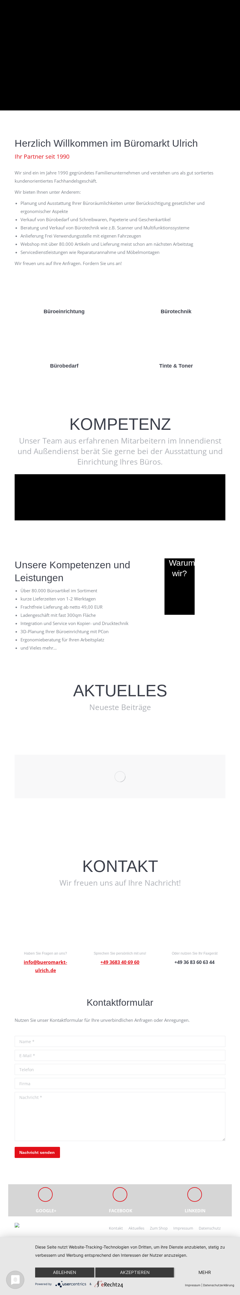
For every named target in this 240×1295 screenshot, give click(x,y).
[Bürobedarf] (64, 343)
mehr (204, 1272)
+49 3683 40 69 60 (119, 962)
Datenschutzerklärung (218, 1285)
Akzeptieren (135, 1272)
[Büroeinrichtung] (64, 289)
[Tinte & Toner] (176, 343)
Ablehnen (64, 1272)
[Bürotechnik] (176, 289)
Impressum (192, 1285)
